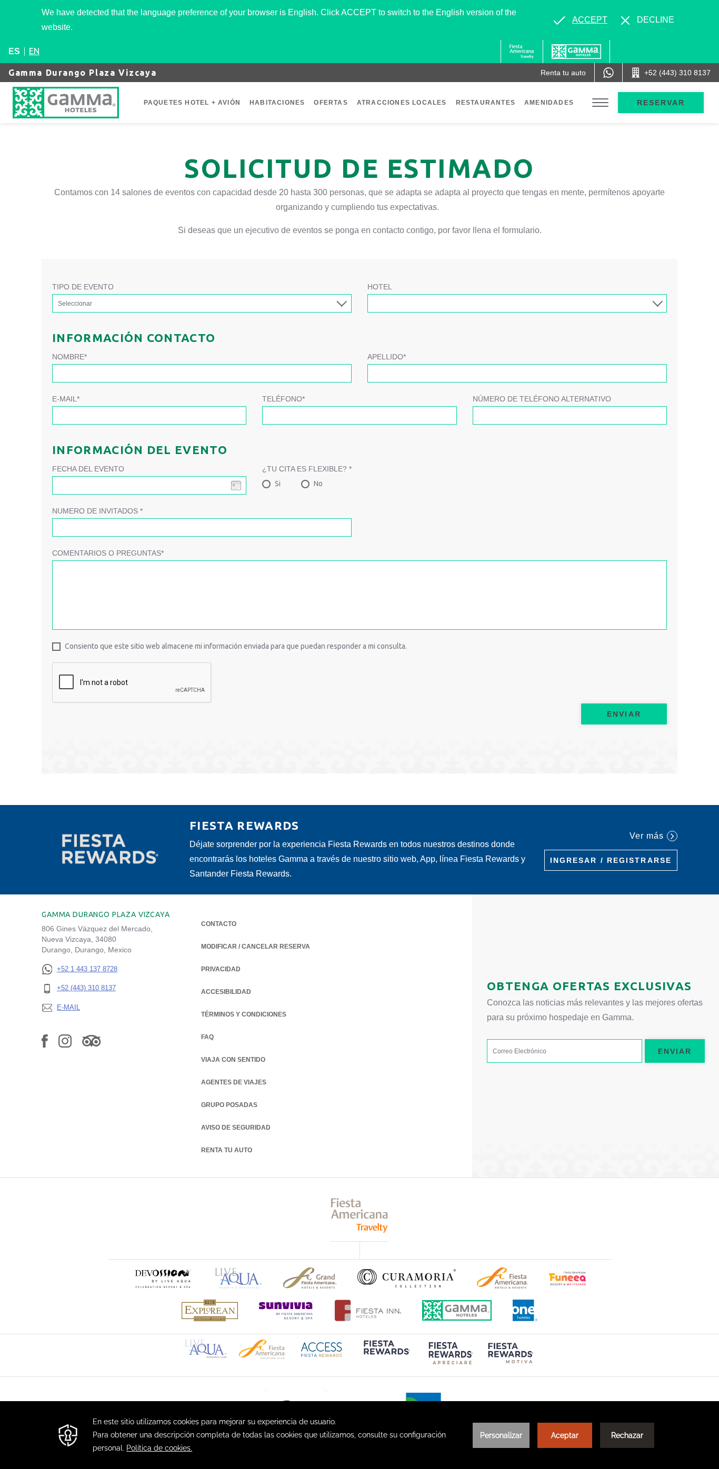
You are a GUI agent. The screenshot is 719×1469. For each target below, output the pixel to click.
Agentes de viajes (233, 1082)
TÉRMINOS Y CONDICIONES (243, 1014)
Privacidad (221, 969)
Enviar (624, 714)
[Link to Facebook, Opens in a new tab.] (45, 1040)
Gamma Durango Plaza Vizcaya (82, 72)
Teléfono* (283, 399)
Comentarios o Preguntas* (108, 553)
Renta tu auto (226, 1150)
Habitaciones (277, 102)
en (34, 51)
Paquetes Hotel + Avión (192, 102)
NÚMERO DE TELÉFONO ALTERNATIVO (542, 399)
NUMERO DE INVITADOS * (97, 511)
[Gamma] (576, 51)
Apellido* (386, 357)
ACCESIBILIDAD (226, 991)
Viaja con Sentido (233, 1059)
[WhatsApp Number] (608, 72)
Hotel (379, 287)
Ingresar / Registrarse (611, 860)
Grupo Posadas (229, 1105)
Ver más (647, 835)
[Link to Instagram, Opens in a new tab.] (65, 1040)
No (318, 483)
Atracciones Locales (402, 102)
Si (278, 483)
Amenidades (549, 102)
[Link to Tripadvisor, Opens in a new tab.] (91, 1040)
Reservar (661, 102)
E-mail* (65, 399)
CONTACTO (218, 924)
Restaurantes (485, 102)
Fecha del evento (88, 469)
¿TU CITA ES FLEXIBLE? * (307, 469)
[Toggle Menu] (600, 102)
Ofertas (330, 102)
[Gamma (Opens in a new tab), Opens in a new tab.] (522, 51)
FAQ (207, 1037)
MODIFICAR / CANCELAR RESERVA (255, 946)
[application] (359, 1435)
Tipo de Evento (83, 287)
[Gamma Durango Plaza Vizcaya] (76, 102)
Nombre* (69, 357)
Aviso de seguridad (236, 1127)
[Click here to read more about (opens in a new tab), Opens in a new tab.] (163, 1278)
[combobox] (517, 303)
